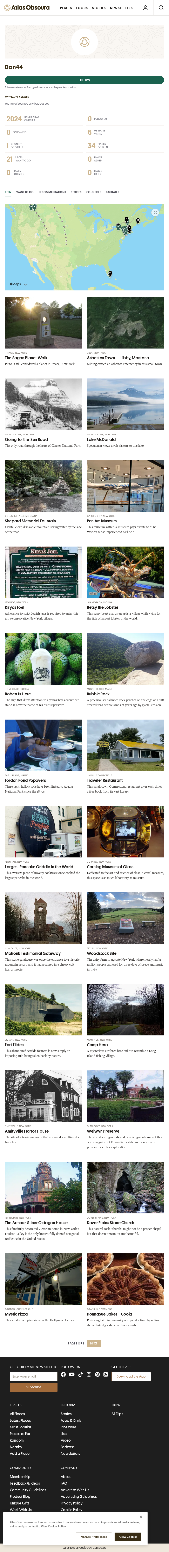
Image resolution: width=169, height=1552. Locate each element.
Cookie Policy (71, 1509)
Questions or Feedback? (84, 1547)
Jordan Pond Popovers (25, 780)
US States (112, 192)
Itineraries (68, 1427)
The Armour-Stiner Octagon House (36, 1223)
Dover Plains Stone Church (110, 1223)
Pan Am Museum (102, 521)
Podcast (67, 1447)
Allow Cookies (128, 1536)
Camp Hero (97, 1045)
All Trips (117, 1414)
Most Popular (20, 1427)
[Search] (161, 8)
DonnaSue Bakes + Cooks (110, 1314)
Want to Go (25, 192)
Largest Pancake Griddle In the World (39, 867)
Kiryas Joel (14, 607)
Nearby (16, 1447)
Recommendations (52, 192)
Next (94, 1343)
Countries (93, 192)
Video (66, 1440)
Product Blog (20, 1496)
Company (69, 1468)
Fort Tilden (14, 1045)
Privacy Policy (71, 1503)
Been (8, 192)
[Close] (141, 1516)
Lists (64, 1433)
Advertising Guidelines (79, 1496)
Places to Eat (20, 1433)
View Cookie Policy (53, 1526)
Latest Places (20, 1420)
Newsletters (70, 1453)
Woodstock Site (102, 953)
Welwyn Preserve (103, 1131)
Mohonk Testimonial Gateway (33, 953)
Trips (115, 1405)
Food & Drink (71, 1420)
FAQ (64, 1483)
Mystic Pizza (16, 1314)
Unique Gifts (19, 1503)
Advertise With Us (75, 1490)
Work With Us (21, 1509)
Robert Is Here (18, 694)
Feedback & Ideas (25, 1483)
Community (21, 1468)
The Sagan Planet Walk (26, 358)
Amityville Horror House (27, 1131)
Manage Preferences (94, 1536)
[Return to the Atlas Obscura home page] (28, 8)
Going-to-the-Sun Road (26, 439)
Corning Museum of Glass (110, 867)
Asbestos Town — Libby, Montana (118, 358)
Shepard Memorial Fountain (30, 521)
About (66, 1476)
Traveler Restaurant (105, 780)
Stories (76, 192)
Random (17, 1440)
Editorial (69, 1405)
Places (16, 1405)
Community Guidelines (28, 1490)
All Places (17, 1414)
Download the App (131, 1376)
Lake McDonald (101, 439)
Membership (20, 1476)
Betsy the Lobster (103, 607)
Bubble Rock (98, 694)
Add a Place (20, 1453)
